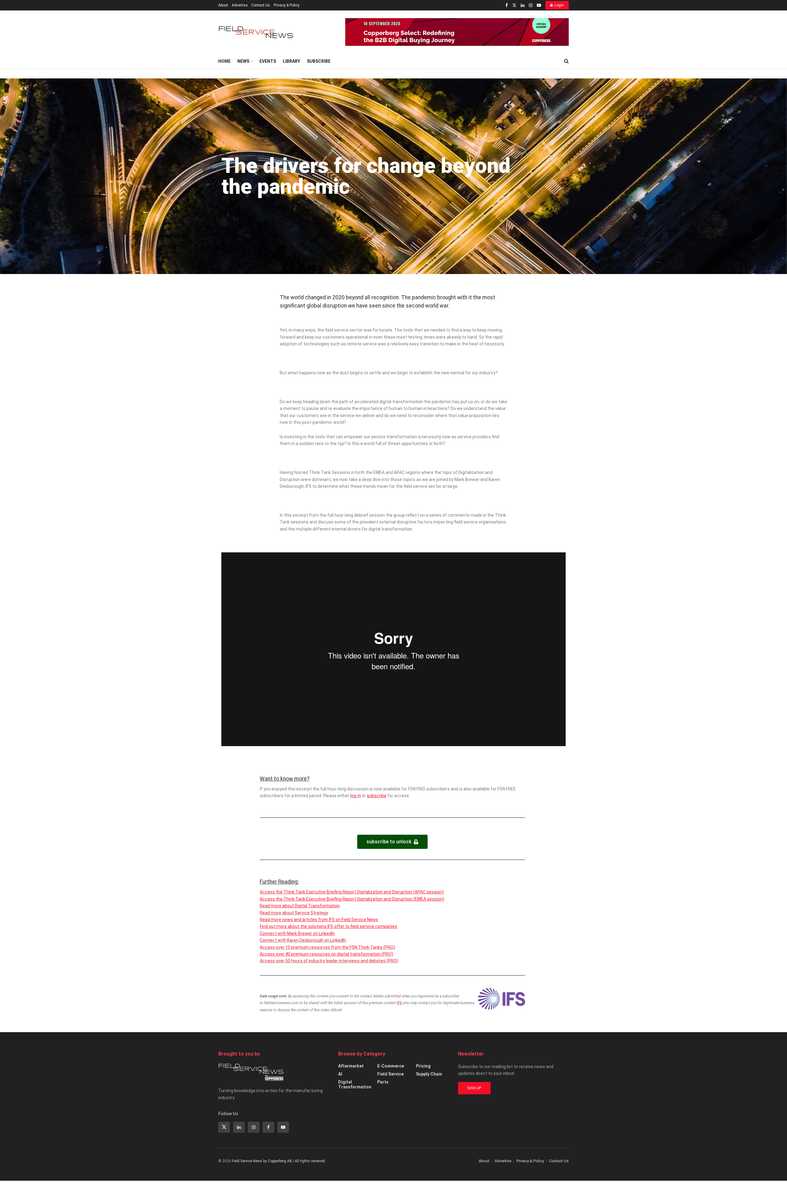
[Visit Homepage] (256, 32)
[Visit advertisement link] (457, 32)
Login (559, 5)
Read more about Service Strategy (294, 912)
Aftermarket (351, 1066)
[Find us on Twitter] (514, 5)
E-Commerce (390, 1066)
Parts (383, 1082)
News (243, 61)
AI (340, 1074)
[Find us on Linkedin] (239, 1127)
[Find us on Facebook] (506, 5)
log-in (355, 795)
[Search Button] (566, 61)
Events (267, 61)
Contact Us (260, 5)
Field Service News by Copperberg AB (262, 1161)
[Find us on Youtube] (539, 5)
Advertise (239, 5)
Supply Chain (429, 1074)
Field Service (390, 1074)
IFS (400, 1003)
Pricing (423, 1066)
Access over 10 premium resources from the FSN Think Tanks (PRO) (327, 947)
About (223, 5)
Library (291, 61)
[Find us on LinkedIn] (522, 5)
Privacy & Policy (286, 5)
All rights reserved (310, 1161)
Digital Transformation (354, 1084)
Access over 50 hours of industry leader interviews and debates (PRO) (329, 960)
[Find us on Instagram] (530, 5)
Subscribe (318, 61)
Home (224, 61)
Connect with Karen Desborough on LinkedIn (303, 940)
